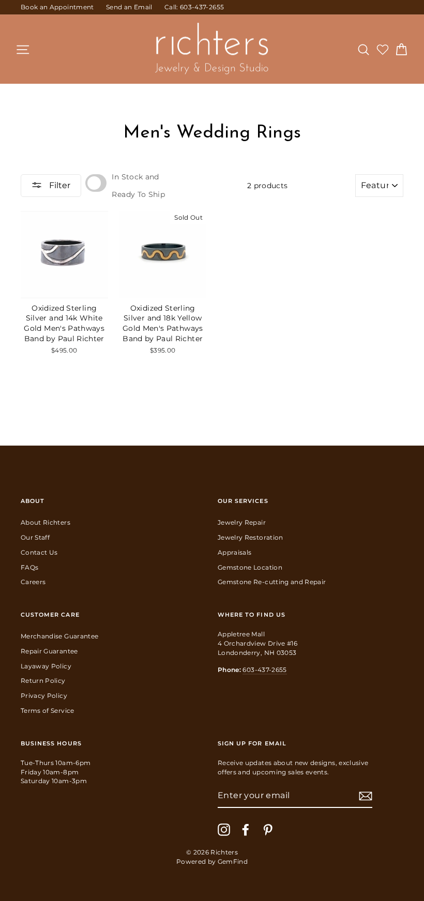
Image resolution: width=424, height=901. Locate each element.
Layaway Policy (46, 666)
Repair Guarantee (49, 651)
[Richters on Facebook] (245, 829)
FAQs (29, 567)
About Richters (45, 522)
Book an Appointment (57, 7)
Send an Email (129, 7)
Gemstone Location (250, 567)
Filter (58, 185)
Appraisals (235, 552)
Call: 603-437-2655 (194, 7)
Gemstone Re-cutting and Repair (272, 582)
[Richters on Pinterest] (268, 829)
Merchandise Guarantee (59, 636)
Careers (33, 582)
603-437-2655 (264, 670)
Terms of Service (47, 710)
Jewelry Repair (242, 522)
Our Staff (35, 537)
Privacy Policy (44, 695)
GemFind (233, 861)
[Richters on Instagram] (224, 829)
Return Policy (43, 680)
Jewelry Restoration (250, 537)
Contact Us (39, 552)
